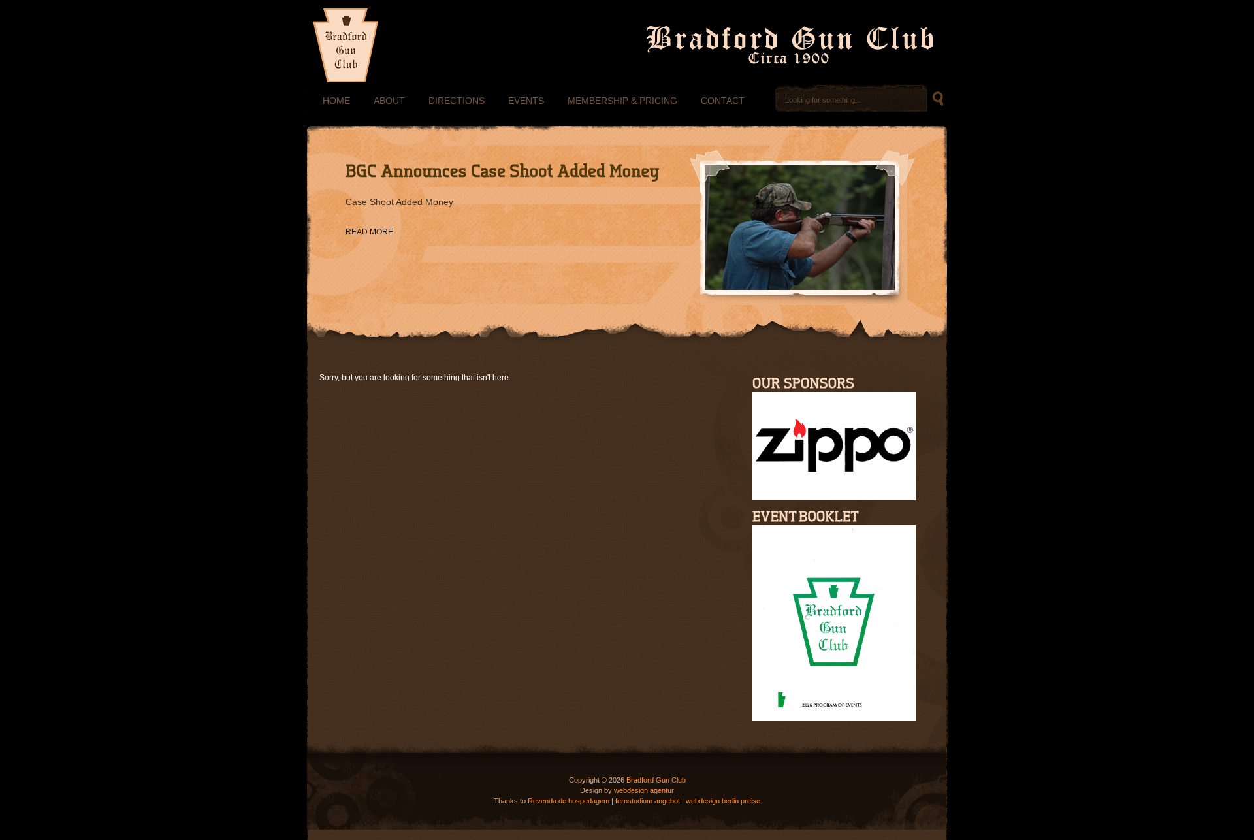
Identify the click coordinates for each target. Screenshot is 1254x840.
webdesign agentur (644, 790)
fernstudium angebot (647, 801)
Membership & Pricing (622, 100)
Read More (369, 231)
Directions (456, 100)
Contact (723, 100)
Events (526, 100)
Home (336, 100)
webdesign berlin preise (723, 801)
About (389, 100)
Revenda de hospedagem (568, 801)
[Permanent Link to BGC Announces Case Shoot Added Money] (503, 171)
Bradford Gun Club (656, 780)
